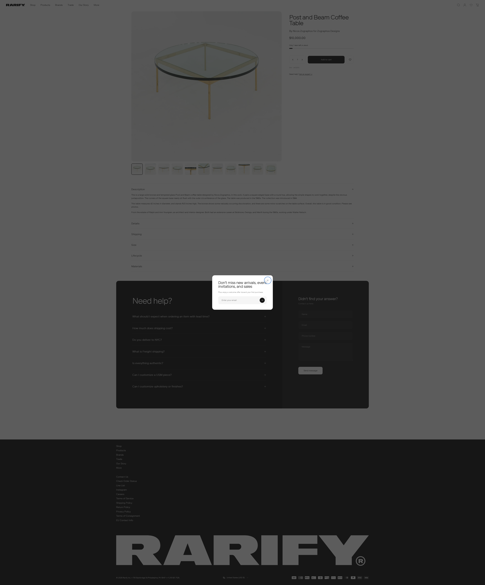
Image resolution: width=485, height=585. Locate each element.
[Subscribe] (262, 300)
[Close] (268, 280)
